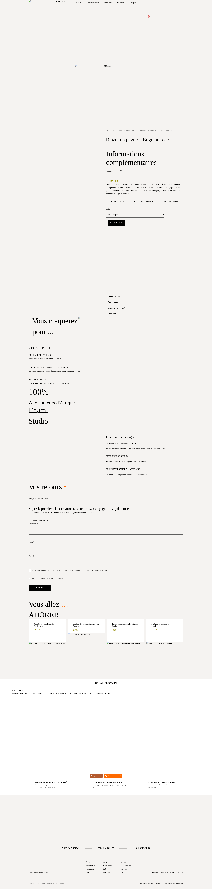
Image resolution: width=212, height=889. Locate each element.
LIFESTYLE (141, 848)
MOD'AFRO (71, 848)
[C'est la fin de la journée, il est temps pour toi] (124, 721)
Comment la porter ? (116, 308)
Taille (108, 209)
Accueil (79, 3)
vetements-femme (139, 130)
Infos (123, 862)
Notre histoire (90, 866)
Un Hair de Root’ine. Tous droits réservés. (52, 883)
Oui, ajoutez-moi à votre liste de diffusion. (46, 578)
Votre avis (33, 524)
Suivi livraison (126, 866)
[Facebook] (97, 883)
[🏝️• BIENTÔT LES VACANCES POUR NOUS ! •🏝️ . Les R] (53, 719)
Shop (105, 862)
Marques (124, 869)
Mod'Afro (117, 130)
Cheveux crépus (93, 3)
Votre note (33, 521)
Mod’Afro (108, 3)
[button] (106, 233)
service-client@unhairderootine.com (167, 872)
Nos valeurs (90, 869)
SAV (104, 869)
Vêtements (126, 130)
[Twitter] (115, 883)
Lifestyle (120, 3)
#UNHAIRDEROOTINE (106, 683)
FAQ (122, 872)
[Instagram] (106, 883)
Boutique (106, 872)
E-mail (32, 556)
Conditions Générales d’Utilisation (150, 883)
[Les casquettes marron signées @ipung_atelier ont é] (159, 735)
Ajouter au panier (116, 222)
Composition (113, 302)
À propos (132, 3)
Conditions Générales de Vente (174, 883)
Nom (31, 542)
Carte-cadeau (107, 866)
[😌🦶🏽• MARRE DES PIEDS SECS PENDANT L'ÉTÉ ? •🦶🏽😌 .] (195, 724)
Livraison (112, 314)
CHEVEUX (106, 848)
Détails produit (114, 296)
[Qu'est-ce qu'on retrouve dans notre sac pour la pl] (17, 715)
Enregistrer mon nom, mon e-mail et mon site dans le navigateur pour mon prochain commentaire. (70, 570)
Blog (87, 872)
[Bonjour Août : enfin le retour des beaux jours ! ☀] (88, 721)
